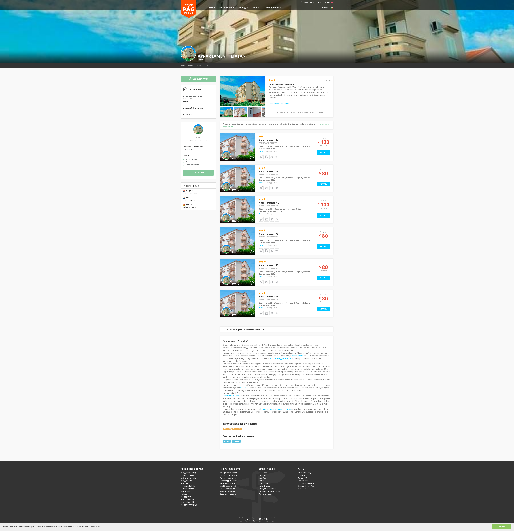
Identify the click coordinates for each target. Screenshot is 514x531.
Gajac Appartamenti (227, 489)
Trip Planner (326, 2)
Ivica (198, 137)
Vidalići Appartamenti (228, 486)
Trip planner (272, 7)
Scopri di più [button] (95, 527)
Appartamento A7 (268, 265)
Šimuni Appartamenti (228, 494)
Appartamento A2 (268, 234)
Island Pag (263, 472)
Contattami (198, 172)
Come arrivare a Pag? (306, 486)
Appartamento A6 (268, 171)
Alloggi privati (186, 497)
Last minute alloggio (188, 478)
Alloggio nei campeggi (189, 505)
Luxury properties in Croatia (269, 491)
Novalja (201, 59)
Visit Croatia (302, 489)
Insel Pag (262, 478)
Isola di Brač (263, 481)
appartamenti (297, 355)
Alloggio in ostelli (187, 502)
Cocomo (244, 387)
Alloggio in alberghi (188, 499)
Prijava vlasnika (309, 2)
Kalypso (273, 409)
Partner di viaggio (265, 494)
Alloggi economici (187, 483)
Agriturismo (185, 494)
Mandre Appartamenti (228, 481)
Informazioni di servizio (307, 483)
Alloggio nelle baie (188, 486)
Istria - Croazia (264, 486)
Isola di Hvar (264, 483)
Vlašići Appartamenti (228, 491)
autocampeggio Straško (280, 358)
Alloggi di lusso (186, 481)
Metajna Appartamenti (228, 483)
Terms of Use (303, 478)
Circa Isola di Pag (304, 472)
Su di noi (301, 475)
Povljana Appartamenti (228, 478)
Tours (256, 7)
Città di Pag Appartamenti (229, 475)
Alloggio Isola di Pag (188, 472)
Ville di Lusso (185, 491)
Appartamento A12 (269, 202)
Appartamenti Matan (268, 143)
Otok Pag (262, 475)
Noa (289, 409)
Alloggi (242, 7)
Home (211, 7)
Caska (236, 441)
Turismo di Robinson (188, 489)
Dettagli (324, 153)
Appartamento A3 (268, 296)
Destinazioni (225, 7)
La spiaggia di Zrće (231, 395)
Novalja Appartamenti (228, 472)
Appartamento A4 (268, 140)
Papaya (265, 409)
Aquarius (281, 409)
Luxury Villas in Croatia (267, 489)
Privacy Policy (303, 481)
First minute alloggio (188, 475)
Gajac (226, 441)
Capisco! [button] (501, 527)
